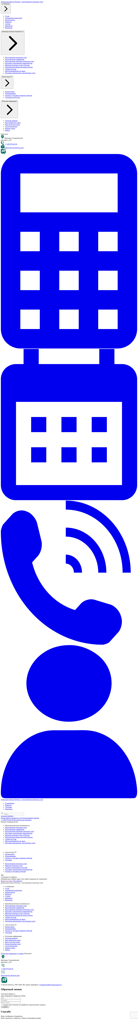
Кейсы (7, 130)
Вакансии (8, 26)
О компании (9, 803)
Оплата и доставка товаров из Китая (18, 95)
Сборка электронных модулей (16, 867)
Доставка (8, 807)
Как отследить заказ (12, 124)
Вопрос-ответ (10, 128)
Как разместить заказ (13, 123)
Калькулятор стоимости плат (12, 818)
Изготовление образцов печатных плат (19, 61)
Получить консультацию (22, 820)
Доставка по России (12, 97)
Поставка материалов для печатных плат (20, 73)
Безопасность (10, 20)
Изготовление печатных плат (16, 57)
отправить (5, 1007)
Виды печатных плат (13, 944)
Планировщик (10, 93)
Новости (8, 22)
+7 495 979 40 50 (11, 144)
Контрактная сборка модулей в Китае (19, 67)
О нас (7, 16)
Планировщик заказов (31, 818)
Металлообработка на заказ (15, 71)
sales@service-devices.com (14, 148)
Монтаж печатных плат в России (17, 65)
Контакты (8, 28)
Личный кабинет (11, 121)
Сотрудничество (11, 126)
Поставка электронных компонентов (18, 63)
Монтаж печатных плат (14, 866)
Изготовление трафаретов (14, 59)
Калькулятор (9, 92)
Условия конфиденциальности (50, 985)
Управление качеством (13, 18)
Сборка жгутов (10, 69)
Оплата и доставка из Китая (15, 871)
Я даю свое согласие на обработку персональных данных (24, 1005)
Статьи (7, 24)
